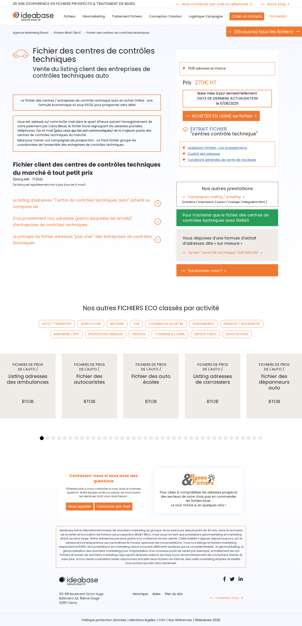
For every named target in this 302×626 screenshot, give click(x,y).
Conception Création (165, 16)
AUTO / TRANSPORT (57, 324)
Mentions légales (142, 620)
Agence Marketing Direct (30, 33)
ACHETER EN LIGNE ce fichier (222, 116)
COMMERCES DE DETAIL (166, 324)
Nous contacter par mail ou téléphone (215, 4)
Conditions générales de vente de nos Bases (222, 160)
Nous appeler (79, 506)
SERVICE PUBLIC (205, 334)
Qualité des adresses (204, 154)
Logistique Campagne (206, 16)
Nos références (180, 620)
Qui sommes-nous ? (205, 271)
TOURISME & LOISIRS (170, 334)
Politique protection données (104, 620)
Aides (156, 594)
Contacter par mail (113, 506)
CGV (162, 620)
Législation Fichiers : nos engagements (217, 148)
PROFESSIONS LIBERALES (105, 334)
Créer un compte (247, 16)
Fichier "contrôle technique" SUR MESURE (223, 252)
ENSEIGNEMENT (203, 324)
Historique (140, 594)
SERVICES (139, 334)
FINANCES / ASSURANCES (242, 324)
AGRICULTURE (91, 324)
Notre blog (276, 4)
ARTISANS (117, 324)
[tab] (87, 203)
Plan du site (174, 594)
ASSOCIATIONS (237, 334)
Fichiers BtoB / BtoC (67, 33)
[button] (87, 203)
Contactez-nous (227, 598)
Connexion (278, 16)
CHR (136, 324)
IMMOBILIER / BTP (66, 334)
